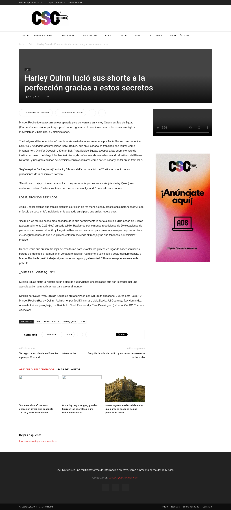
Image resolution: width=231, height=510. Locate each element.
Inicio (22, 44)
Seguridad (90, 35)
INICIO (25, 35)
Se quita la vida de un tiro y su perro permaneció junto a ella (116, 355)
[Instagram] (203, 2)
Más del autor (69, 369)
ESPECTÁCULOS (52, 321)
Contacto (60, 2)
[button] (207, 35)
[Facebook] (197, 2)
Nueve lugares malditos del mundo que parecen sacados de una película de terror (124, 409)
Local (109, 35)
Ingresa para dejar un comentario (38, 441)
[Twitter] (209, 2)
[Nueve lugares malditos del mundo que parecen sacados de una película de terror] (125, 388)
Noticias (175, 506)
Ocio (124, 35)
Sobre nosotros (191, 506)
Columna (156, 35)
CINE (38, 321)
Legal (50, 2)
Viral (138, 35)
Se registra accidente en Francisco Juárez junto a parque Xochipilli (47, 355)
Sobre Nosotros (75, 2)
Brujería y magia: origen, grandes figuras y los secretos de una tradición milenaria (79, 409)
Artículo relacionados (37, 369)
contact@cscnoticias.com (123, 477)
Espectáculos (179, 35)
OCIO (82, 321)
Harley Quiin (70, 321)
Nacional (68, 35)
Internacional (44, 35)
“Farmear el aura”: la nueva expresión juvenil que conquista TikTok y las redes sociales (36, 409)
